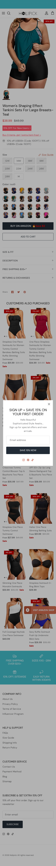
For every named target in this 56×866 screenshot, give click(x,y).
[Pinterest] (28, 460)
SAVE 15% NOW (28, 450)
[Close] (49, 404)
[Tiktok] (32, 460)
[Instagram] (23, 460)
